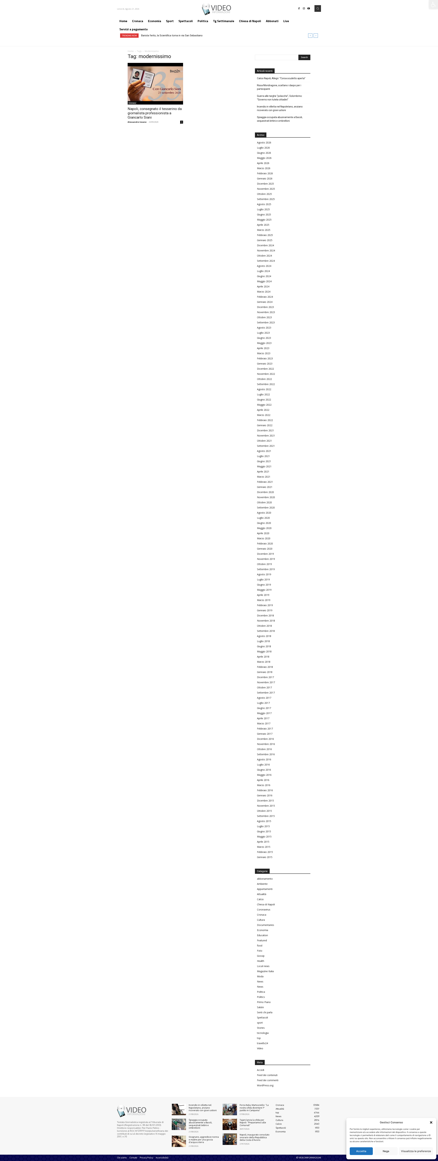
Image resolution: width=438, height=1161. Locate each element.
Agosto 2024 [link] (264, 266)
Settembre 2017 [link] (266, 692)
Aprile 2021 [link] (263, 471)
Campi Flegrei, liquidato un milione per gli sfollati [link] (168, 35)
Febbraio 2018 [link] (265, 666)
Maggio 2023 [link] (264, 343)
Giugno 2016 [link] (264, 769)
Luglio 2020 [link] (263, 517)
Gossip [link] (261, 955)
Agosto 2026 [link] (264, 142)
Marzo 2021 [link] (263, 476)
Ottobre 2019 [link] (264, 564)
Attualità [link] (261, 894)
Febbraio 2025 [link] (265, 235)
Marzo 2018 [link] (263, 661)
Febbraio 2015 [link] (265, 852)
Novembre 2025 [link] (266, 188)
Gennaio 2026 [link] (264, 178)
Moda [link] (260, 976)
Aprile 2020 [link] (263, 533)
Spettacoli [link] (262, 1017)
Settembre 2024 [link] (266, 260)
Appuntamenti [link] (265, 889)
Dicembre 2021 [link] (265, 430)
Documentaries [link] (265, 925)
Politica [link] (261, 991)
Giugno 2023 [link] (264, 337)
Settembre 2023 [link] (266, 322)
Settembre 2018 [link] (266, 631)
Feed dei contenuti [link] (267, 1075)
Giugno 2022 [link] (264, 399)
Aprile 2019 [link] (263, 595)
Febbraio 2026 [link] (265, 173)
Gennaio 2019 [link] (264, 610)
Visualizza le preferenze (416, 1151)
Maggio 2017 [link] (264, 713)
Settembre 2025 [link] (266, 199)
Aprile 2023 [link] (263, 348)
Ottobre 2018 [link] (264, 625)
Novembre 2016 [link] (266, 744)
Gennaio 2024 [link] (264, 301)
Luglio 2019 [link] (263, 579)
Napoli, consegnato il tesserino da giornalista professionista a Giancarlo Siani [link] (155, 113)
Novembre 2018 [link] (266, 620)
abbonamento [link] (265, 878)
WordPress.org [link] (265, 1085)
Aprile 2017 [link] (263, 718)
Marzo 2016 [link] (263, 785)
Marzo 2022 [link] (263, 415)
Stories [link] (261, 1027)
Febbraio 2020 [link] (265, 543)
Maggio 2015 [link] (264, 836)
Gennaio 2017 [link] (264, 733)
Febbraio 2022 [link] (265, 420)
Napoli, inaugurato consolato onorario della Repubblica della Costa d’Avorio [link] (254, 1137)
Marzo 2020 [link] (263, 538)
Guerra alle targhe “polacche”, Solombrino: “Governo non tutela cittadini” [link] (279, 98)
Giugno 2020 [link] (264, 523)
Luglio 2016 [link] (263, 764)
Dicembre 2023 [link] (265, 307)
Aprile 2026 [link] (263, 163)
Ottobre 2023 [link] (264, 317)
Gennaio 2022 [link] (264, 425)
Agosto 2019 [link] (264, 574)
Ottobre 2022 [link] (264, 379)
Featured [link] (262, 940)
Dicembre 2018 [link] (265, 615)
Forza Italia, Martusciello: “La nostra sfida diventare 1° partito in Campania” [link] (254, 1108)
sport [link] (260, 1022)
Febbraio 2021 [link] (265, 481)
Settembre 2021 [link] (266, 445)
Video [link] (260, 1048)
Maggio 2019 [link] (264, 589)
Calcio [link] (260, 899)
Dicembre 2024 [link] (265, 245)
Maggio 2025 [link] (264, 219)
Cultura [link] (261, 919)
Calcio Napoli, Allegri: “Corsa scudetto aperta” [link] (281, 78)
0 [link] (181, 122)
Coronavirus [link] (263, 909)
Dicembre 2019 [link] (265, 553)
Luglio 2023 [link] (263, 332)
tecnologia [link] (263, 1033)
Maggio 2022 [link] (264, 404)
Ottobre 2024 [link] (264, 255)
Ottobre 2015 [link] (264, 810)
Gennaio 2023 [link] (264, 363)
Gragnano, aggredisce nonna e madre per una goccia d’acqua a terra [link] (204, 1139)
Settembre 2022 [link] (266, 384)
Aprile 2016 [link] (263, 780)
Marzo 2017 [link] (263, 723)
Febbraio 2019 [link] (265, 605)
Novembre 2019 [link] (266, 559)
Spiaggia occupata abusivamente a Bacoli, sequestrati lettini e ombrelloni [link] (279, 119)
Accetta (361, 1151)
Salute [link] (260, 1007)
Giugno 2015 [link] (264, 831)
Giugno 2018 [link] (264, 646)
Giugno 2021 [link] (264, 461)
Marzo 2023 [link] (263, 353)
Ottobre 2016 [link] (264, 749)
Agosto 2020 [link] (264, 512)
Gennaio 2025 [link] (264, 240)
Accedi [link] (260, 1070)
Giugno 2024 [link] (264, 276)
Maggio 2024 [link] (264, 281)
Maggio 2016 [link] (264, 774)
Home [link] (131, 51)
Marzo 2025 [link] (263, 230)
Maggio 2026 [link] (264, 158)
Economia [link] (262, 930)
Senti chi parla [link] (264, 1012)
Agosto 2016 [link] (264, 759)
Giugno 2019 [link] (264, 584)
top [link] (259, 1038)
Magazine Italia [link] (265, 971)
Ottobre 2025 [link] (264, 194)
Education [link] (262, 935)
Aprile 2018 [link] (263, 656)
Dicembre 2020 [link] (265, 492)
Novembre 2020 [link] (266, 497)
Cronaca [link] (132, 103)
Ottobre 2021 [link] (264, 440)
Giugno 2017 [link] (264, 708)
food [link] (259, 945)
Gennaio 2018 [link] (264, 672)
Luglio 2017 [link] (263, 702)
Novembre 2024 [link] (266, 250)
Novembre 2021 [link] (266, 435)
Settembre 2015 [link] (266, 816)
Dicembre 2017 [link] (265, 677)
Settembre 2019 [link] (266, 569)
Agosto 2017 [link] (264, 697)
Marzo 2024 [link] (263, 291)
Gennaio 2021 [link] (264, 487)
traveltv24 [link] (262, 1043)
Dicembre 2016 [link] (265, 738)
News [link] (260, 981)
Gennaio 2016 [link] (264, 795)
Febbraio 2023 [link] (265, 358)
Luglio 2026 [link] (263, 147)
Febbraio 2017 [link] (265, 728)
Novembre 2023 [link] (266, 312)
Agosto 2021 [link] (264, 451)
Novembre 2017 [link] (266, 682)
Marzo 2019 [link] (263, 600)
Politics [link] (261, 997)
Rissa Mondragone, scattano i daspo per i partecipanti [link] (279, 87)
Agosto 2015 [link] (264, 821)
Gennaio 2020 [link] (264, 548)
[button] (431, 1122)
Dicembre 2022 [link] (265, 368)
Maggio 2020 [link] (264, 528)
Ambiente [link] (262, 883)
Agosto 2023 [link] (264, 327)
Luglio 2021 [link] (263, 456)
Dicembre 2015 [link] (265, 800)
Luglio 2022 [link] (263, 394)
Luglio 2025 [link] (263, 209)
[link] (433, 4)
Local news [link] (263, 966)
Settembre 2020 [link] (266, 507)
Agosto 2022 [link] (264, 389)
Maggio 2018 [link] (264, 651)
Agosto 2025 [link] (264, 204)
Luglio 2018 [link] (263, 641)
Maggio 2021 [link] (264, 466)
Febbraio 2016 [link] (265, 790)
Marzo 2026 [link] (263, 168)
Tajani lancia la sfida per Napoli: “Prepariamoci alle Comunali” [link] (253, 1123)
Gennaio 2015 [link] (264, 857)
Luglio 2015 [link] (263, 826)
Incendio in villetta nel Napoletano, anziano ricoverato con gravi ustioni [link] (280, 108)
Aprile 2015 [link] (263, 841)
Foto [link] (259, 950)
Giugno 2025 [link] (264, 214)
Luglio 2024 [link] (263, 271)
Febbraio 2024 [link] (265, 296)
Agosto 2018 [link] (264, 636)
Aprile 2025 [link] (263, 224)
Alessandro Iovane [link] (137, 122)
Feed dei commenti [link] (267, 1080)
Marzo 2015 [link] (263, 846)
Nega (386, 1151)
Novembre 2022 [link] (266, 373)
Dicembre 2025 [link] (265, 183)
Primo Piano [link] (264, 1002)
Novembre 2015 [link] (266, 805)
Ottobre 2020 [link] (264, 502)
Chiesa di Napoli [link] (266, 904)
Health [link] (260, 961)
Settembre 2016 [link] (266, 754)
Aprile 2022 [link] (263, 409)
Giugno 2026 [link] (264, 152)
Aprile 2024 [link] (263, 286)
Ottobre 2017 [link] (264, 687)
